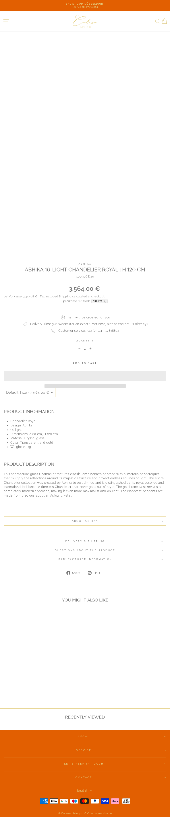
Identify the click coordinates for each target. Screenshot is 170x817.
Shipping (65, 296)
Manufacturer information (85, 559)
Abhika (85, 263)
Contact (83, 777)
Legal (84, 736)
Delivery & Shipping (85, 541)
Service (83, 750)
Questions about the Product (85, 550)
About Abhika (85, 521)
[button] (85, 376)
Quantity (85, 340)
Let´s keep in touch (84, 763)
